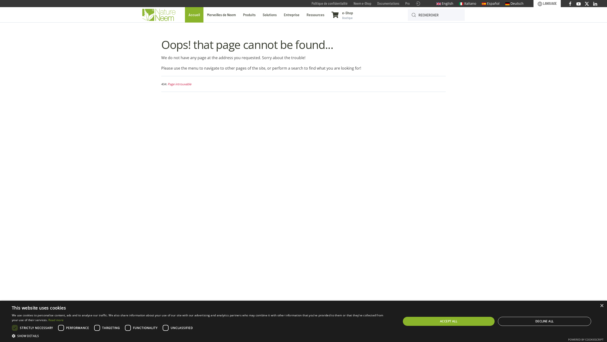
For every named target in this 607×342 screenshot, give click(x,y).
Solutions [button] (270, 14)
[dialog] (303, 321)
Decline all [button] (544, 321)
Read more (56, 320)
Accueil (194, 14)
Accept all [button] (448, 321)
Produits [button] (249, 14)
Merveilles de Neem (221, 14)
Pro (407, 3)
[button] (201, 335)
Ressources (315, 14)
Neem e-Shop (362, 3)
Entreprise (291, 14)
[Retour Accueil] (158, 15)
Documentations (388, 3)
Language (549, 3)
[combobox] (436, 15)
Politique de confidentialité (330, 3)
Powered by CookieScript (585, 339)
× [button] (601, 306)
